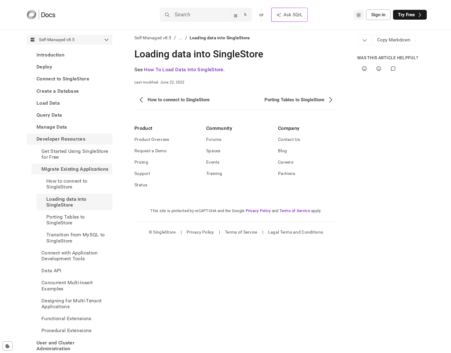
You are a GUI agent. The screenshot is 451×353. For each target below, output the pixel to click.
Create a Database (58, 91)
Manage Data (52, 127)
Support (142, 173)
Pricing (141, 162)
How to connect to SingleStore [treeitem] (66, 184)
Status (141, 184)
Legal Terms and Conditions (295, 232)
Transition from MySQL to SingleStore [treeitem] (75, 237)
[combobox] (359, 15)
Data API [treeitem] (51, 270)
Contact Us (289, 139)
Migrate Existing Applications (74, 169)
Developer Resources (61, 139)
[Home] (41, 15)
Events (213, 162)
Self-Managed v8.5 (153, 37)
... (181, 37)
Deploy (44, 67)
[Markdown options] (364, 40)
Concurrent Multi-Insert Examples (67, 285)
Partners (286, 173)
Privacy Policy (258, 210)
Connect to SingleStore (63, 79)
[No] (379, 68)
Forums (214, 139)
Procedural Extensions (66, 330)
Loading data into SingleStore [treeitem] (66, 202)
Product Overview (151, 139)
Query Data (49, 115)
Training (214, 173)
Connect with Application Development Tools (69, 256)
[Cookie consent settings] (7, 346)
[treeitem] (69, 54)
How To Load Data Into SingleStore (183, 69)
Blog (282, 150)
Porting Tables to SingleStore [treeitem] (65, 220)
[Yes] (364, 68)
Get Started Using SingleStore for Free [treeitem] (74, 154)
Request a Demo (150, 150)
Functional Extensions (66, 318)
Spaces (213, 150)
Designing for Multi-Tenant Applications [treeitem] (71, 303)
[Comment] (393, 68)
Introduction (50, 55)
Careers (285, 162)
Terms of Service (294, 210)
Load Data (48, 103)
